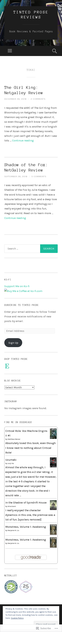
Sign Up (13, 342)
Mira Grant (12, 506)
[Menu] (10, 51)
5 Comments (39, 176)
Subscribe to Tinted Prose (21, 305)
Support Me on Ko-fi (17, 286)
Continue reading (23, 140)
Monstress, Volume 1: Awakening (25, 526)
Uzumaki (11, 459)
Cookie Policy (17, 618)
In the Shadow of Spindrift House (25, 502)
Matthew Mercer (14, 439)
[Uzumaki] (53, 466)
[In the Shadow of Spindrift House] (53, 509)
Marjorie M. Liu (13, 530)
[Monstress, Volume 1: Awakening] (53, 533)
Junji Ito (11, 463)
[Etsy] (7, 366)
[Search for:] (31, 248)
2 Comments (38, 99)
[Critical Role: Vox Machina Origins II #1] (53, 438)
